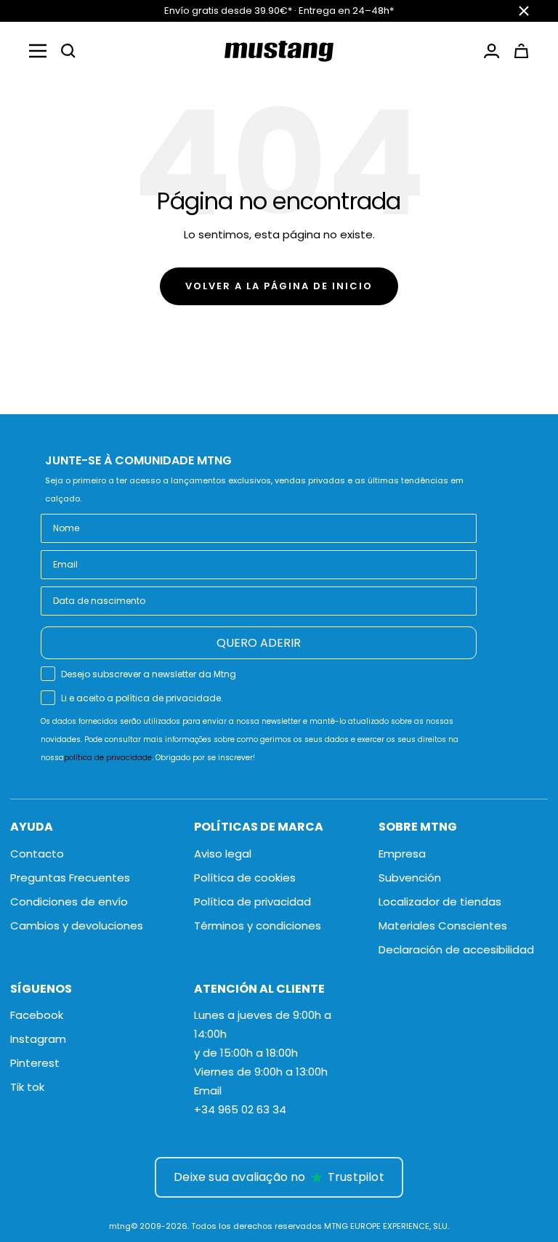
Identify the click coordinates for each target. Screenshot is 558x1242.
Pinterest (35, 1062)
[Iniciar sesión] (491, 51)
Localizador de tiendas (440, 901)
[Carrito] (521, 51)
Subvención (410, 877)
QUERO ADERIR (259, 642)
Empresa (402, 853)
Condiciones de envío (69, 901)
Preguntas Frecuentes (70, 877)
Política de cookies (245, 877)
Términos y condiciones (257, 925)
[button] (68, 51)
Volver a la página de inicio (279, 286)
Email (208, 1090)
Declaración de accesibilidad (456, 949)
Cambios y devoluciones (76, 925)
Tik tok (27, 1086)
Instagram (38, 1039)
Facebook (36, 1015)
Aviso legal (222, 853)
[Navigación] (37, 51)
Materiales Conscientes (443, 925)
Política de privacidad (252, 901)
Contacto (37, 853)
